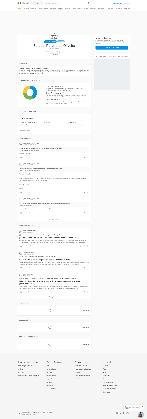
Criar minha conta (112, 48)
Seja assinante (51, 389)
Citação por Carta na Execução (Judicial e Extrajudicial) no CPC (41, 148)
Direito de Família (52, 100)
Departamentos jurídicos (83, 369)
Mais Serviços (25, 130)
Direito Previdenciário (53, 93)
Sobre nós (106, 366)
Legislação (109, 9)
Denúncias (106, 392)
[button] (89, 37)
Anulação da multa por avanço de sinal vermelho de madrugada (41, 168)
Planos (105, 369)
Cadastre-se (117, 3)
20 (30, 246)
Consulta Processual (29, 9)
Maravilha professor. (25, 154)
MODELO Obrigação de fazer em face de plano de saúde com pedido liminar (45, 203)
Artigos (60, 9)
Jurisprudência (43, 9)
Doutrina (53, 9)
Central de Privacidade (110, 389)
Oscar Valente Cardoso (26, 150)
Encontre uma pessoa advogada (28, 375)
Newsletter (106, 375)
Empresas (78, 372)
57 (29, 292)
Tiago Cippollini (28, 274)
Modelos (101, 9)
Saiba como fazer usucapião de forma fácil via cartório (44, 259)
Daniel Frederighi (28, 252)
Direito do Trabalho (52, 86)
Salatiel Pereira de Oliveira (31, 143)
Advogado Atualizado (30, 231)
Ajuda (104, 372)
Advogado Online (50, 41)
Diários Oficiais (77, 9)
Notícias (67, 9)
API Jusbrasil (79, 379)
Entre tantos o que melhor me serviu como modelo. (35, 209)
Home (19, 9)
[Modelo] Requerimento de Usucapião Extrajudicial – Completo (47, 238)
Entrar (127, 3)
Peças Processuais (90, 9)
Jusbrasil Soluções (81, 366)
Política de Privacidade (110, 385)
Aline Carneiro (24, 205)
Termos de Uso (108, 382)
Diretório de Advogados (122, 9)
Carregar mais (53, 219)
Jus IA (48, 366)
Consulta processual (25, 366)
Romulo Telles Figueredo (26, 170)
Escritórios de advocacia (82, 375)
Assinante (61, 41)
